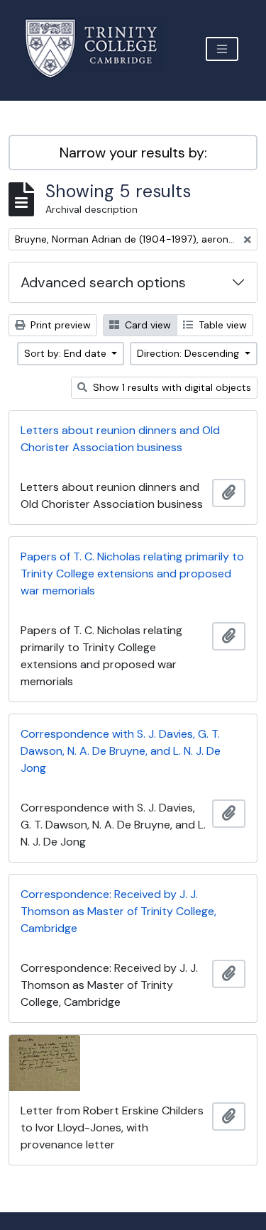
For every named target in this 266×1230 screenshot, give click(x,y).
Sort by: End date (66, 353)
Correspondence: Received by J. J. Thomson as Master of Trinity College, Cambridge (118, 911)
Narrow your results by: (133, 152)
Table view (221, 324)
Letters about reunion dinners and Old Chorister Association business (120, 439)
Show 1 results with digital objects (170, 387)
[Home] (99, 48)
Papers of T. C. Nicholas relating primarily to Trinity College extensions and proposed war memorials (132, 573)
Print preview (59, 324)
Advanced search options (103, 282)
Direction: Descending (189, 353)
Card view (146, 324)
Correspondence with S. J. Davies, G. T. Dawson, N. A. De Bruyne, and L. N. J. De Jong (121, 750)
